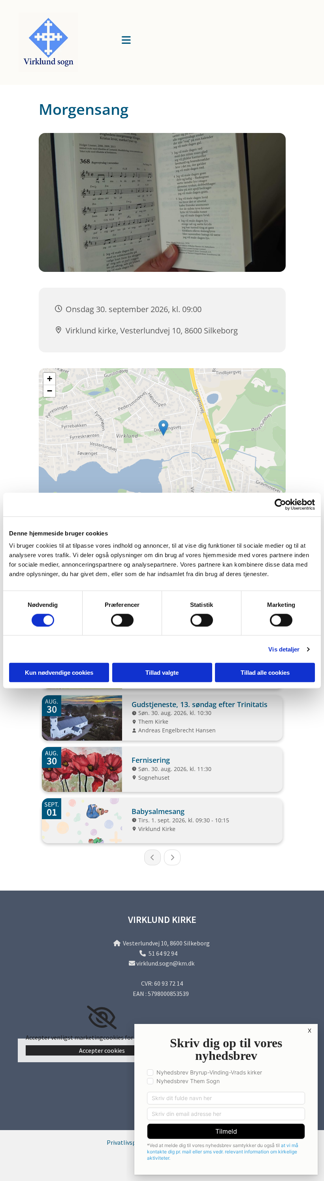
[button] (194, 41)
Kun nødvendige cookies (59, 672)
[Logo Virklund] (62, 42)
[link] (102, 1017)
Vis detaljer (284, 649)
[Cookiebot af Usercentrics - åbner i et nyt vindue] (280, 504)
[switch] (122, 620)
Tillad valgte (162, 672)
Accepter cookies (102, 1050)
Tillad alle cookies (265, 672)
